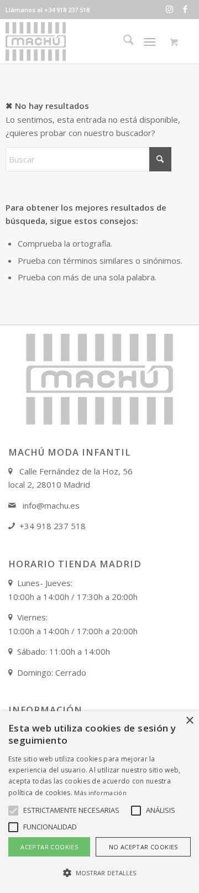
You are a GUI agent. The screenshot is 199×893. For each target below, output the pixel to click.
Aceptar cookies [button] (49, 847)
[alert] (99, 802)
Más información (100, 792)
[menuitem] (123, 41)
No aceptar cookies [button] (143, 847)
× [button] (189, 721)
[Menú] (150, 41)
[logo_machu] (83, 41)
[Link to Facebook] (185, 9)
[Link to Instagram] (169, 9)
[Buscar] (123, 41)
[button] (99, 873)
